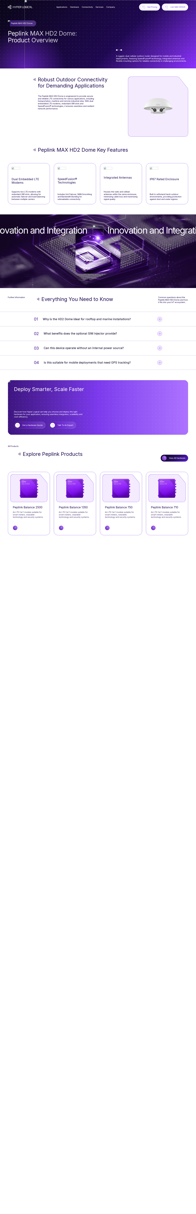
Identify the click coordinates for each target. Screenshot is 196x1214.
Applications (61, 7)
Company (110, 7)
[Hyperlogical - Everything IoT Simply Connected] (20, 7)
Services (99, 7)
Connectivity (87, 7)
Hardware (74, 7)
